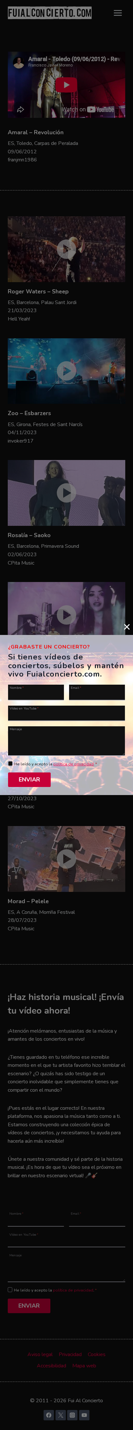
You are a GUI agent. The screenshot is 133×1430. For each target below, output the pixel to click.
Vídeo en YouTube (24, 708)
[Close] (127, 627)
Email (76, 687)
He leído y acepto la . (55, 764)
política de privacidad (73, 764)
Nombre (17, 687)
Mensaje (16, 729)
